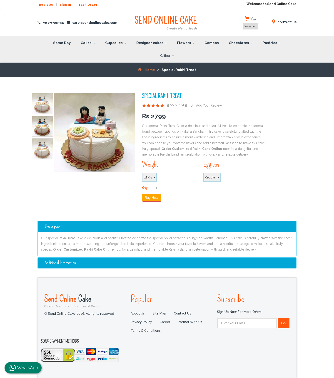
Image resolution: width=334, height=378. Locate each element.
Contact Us (182, 313)
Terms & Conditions (146, 330)
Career (165, 322)
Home (150, 70)
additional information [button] (60, 263)
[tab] (167, 226)
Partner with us (190, 322)
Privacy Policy (141, 322)
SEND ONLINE (166, 22)
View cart (250, 26)
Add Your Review (209, 105)
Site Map (159, 313)
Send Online (71, 300)
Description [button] (53, 226)
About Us (138, 313)
